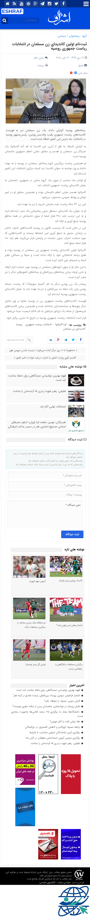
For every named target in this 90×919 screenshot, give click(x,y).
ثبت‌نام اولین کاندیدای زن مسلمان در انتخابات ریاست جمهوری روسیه (49, 46)
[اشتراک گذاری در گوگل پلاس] (58, 340)
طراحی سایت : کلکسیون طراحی (55, 882)
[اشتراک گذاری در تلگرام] (65, 340)
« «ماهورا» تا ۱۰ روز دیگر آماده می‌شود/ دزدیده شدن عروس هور (43, 350)
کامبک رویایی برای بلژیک (70, 581)
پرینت (41, 65)
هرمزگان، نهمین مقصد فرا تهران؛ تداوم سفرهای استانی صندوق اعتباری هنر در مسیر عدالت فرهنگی (37, 424)
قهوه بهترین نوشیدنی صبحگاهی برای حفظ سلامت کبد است (37, 378)
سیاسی (62, 36)
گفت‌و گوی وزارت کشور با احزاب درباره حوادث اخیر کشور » (45, 358)
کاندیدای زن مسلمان (74, 329)
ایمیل (80, 65)
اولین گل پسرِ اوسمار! (35, 664)
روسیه (19, 324)
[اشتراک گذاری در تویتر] (73, 340)
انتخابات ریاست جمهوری (39, 324)
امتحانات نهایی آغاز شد (53, 407)
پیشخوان (74, 36)
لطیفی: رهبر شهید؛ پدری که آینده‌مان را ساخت (39, 391)
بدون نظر (39, 58)
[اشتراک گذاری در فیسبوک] (80, 340)
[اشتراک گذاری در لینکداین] (51, 340)
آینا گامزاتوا (60, 324)
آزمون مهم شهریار (37, 581)
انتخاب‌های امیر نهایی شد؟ (69, 625)
